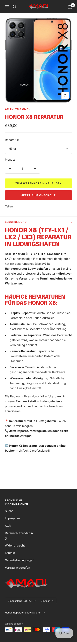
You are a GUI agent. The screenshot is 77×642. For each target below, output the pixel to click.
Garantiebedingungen (19, 560)
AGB (8, 525)
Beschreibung (16, 221)
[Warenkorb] (70, 7)
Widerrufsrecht (15, 545)
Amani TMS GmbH (18, 109)
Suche (9, 511)
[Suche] (14, 7)
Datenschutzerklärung (19, 535)
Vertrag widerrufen (17, 567)
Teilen (9, 206)
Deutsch (45, 600)
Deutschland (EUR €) (20, 600)
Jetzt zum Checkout (38, 195)
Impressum (12, 518)
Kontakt (10, 553)
